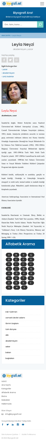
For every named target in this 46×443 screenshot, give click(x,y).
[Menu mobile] (42, 4)
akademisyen (11, 341)
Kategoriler (6, 388)
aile (7, 335)
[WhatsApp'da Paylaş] (16, 60)
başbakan (9, 358)
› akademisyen (8, 73)
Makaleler (6, 400)
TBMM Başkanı (12, 323)
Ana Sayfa (6, 385)
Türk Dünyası (10, 329)
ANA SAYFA (6, 35)
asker (7, 346)
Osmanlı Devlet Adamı (15, 317)
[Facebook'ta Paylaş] (4, 60)
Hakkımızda (7, 404)
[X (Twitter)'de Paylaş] (10, 60)
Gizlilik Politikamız (29, 434)
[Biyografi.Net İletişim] (12, 375)
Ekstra (4, 396)
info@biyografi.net (13, 414)
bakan (8, 352)
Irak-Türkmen (11, 312)
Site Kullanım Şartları (10, 434)
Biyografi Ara (12, 3)
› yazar (4, 69)
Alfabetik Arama (9, 392)
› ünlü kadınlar (8, 76)
